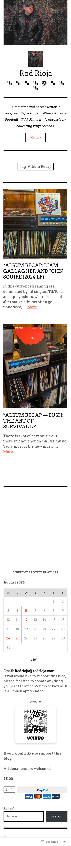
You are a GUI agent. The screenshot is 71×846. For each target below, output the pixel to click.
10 (8, 620)
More (32, 307)
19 (26, 629)
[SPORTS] (44, 83)
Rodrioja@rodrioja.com (34, 671)
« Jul (33, 660)
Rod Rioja (35, 73)
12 (26, 620)
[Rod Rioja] (35, 22)
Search (10, 809)
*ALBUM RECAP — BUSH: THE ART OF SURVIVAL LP (33, 421)
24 (8, 638)
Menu (34, 137)
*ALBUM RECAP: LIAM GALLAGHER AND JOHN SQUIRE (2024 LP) (33, 271)
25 (17, 638)
